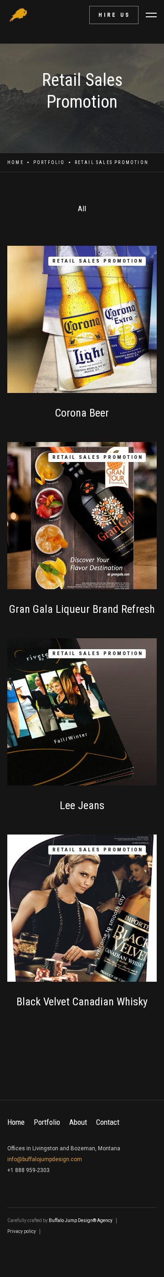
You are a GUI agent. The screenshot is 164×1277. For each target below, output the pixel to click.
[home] (18, 15)
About (78, 1122)
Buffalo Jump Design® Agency (81, 1220)
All (82, 208)
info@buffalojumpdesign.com (44, 1159)
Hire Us (114, 15)
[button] (151, 15)
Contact (107, 1122)
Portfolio (49, 162)
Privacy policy (21, 1231)
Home (15, 162)
